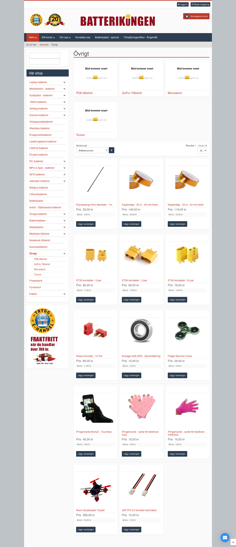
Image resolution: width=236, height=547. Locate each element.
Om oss (64, 37)
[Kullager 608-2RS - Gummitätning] (141, 336)
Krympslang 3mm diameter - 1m (94, 204)
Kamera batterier (38, 115)
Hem (31, 37)
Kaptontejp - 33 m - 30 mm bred (139, 204)
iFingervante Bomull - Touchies (94, 432)
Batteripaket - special (107, 37)
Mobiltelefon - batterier (42, 88)
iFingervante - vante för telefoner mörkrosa (186, 433)
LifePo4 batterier (38, 148)
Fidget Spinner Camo (180, 356)
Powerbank (35, 280)
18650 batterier (38, 102)
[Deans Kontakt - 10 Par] (95, 336)
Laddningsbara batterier (43, 141)
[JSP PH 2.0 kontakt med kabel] (141, 490)
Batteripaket (36, 201)
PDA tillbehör (40, 259)
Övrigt (33, 253)
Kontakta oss (82, 37)
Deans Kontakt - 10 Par (89, 356)
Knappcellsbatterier (40, 135)
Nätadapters (36, 227)
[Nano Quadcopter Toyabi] (95, 490)
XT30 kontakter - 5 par (88, 280)
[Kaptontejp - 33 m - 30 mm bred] (141, 184)
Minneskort (39, 269)
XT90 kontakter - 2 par (134, 280)
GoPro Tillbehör (42, 264)
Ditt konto (47, 37)
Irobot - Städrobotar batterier (45, 207)
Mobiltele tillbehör (39, 233)
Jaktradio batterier (39, 181)
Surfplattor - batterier (40, 95)
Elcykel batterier (38, 154)
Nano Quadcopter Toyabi (90, 510)
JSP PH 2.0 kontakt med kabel (139, 510)
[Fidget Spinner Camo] (187, 336)
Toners (37, 274)
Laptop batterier (38, 82)
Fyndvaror (35, 287)
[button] (183, 4)
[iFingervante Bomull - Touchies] (95, 411)
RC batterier (36, 161)
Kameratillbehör (38, 247)
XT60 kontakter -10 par (181, 280)
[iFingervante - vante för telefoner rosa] (141, 411)
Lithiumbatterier (38, 194)
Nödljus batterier (38, 187)
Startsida (44, 44)
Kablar (33, 294)
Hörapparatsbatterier (41, 121)
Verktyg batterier (38, 108)
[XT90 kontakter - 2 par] (141, 260)
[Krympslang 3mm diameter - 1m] (95, 184)
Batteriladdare (37, 220)
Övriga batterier (38, 214)
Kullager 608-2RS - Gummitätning (141, 356)
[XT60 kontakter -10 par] (187, 260)
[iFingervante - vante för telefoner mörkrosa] (187, 411)
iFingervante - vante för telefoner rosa (140, 433)
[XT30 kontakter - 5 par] (95, 260)
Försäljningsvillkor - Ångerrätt (140, 37)
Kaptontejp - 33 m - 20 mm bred (185, 204)
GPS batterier (37, 174)
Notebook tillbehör (39, 240)
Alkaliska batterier (39, 128)
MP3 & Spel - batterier (41, 168)
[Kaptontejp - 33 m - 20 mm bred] (187, 184)
